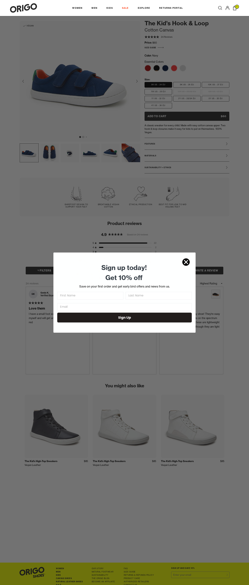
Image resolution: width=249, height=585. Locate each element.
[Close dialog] (186, 262)
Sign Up (124, 317)
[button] (220, 8)
